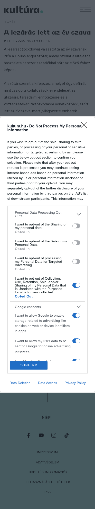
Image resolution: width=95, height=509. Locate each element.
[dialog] (47, 254)
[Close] (85, 126)
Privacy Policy (75, 383)
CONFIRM (29, 365)
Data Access (47, 383)
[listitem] (47, 214)
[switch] (76, 225)
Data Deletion (20, 383)
